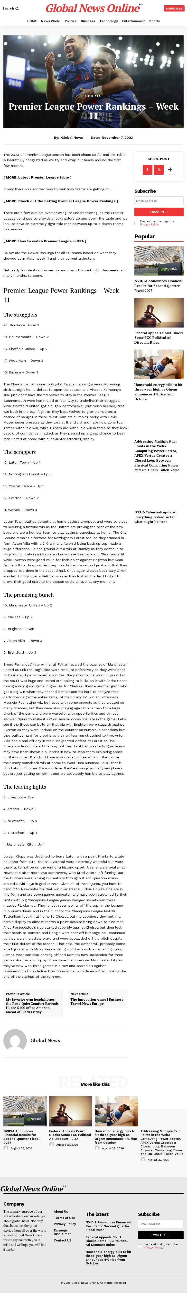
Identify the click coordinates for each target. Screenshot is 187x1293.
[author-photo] (6, 1148)
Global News (72, 137)
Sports (93, 96)
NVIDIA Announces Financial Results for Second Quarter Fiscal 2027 (158, 285)
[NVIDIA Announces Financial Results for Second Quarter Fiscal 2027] (159, 261)
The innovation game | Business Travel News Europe (96, 1001)
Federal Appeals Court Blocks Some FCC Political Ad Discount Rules (158, 337)
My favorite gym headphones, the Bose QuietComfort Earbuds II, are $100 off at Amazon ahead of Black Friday (32, 1005)
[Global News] (15, 1040)
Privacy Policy (149, 224)
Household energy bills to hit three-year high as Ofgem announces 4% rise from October (158, 391)
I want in (157, 211)
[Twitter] (159, 170)
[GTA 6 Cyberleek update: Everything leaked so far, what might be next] (159, 492)
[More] (170, 170)
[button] (11, 8)
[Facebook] (147, 170)
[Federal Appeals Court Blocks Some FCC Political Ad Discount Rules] (159, 312)
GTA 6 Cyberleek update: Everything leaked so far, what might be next (155, 517)
